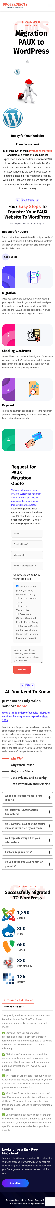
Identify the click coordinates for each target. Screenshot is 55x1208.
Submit (22, 669)
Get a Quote (10, 257)
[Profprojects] (15, 5)
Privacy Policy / (35, 1200)
